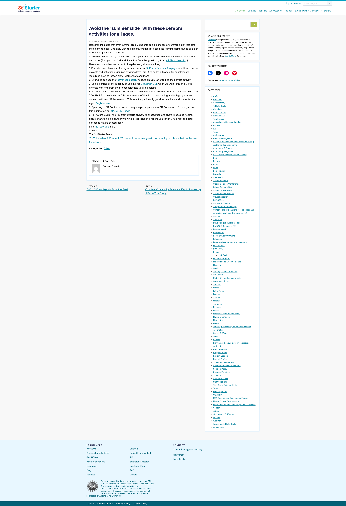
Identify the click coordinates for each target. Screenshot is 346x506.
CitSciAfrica (218, 200)
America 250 (219, 115)
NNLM (216, 323)
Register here (103, 103)
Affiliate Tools (219, 106)
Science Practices (221, 372)
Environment (219, 245)
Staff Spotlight (220, 382)
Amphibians (218, 119)
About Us (217, 99)
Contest (217, 216)
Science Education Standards (227, 365)
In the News (218, 291)
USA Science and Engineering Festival (230, 398)
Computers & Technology (225, 206)
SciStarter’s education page (161, 68)
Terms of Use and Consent (99, 503)
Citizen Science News (223, 193)
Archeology (218, 135)
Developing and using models (226, 222)
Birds (215, 164)
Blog (88, 470)
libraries (216, 297)
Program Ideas (220, 352)
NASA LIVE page (120, 111)
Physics (216, 339)
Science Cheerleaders (223, 362)
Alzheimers (218, 109)
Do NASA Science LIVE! (224, 226)
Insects (216, 294)
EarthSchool (218, 232)
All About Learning (176, 60)
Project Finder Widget (140, 453)
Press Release (220, 349)
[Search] (253, 24)
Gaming (216, 268)
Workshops (218, 427)
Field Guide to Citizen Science (227, 261)
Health (216, 287)
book (215, 167)
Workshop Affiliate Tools (224, 424)
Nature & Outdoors (221, 317)
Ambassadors (219, 112)
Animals (216, 125)
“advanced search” (127, 79)
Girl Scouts (218, 274)
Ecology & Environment (224, 235)
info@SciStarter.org (192, 449)
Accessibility (219, 102)
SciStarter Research (139, 462)
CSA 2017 (217, 219)
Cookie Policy (140, 503)
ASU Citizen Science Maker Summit (230, 154)
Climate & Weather (221, 203)
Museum (217, 307)
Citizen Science (220, 180)
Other (107, 148)
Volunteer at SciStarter (223, 414)
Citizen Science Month (223, 190)
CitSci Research (220, 197)
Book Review (219, 171)
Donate (133, 475)
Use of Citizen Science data (226, 401)
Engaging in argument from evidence (230, 242)
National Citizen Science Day (226, 313)
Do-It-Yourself (220, 229)
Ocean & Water (220, 333)
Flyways (217, 265)
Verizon (216, 407)
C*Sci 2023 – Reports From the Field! (107, 189)
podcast (217, 346)
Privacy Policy (123, 503)
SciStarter (212, 40)
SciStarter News (220, 378)
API (214, 128)
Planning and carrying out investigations (231, 343)
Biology (216, 161)
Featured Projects (221, 258)
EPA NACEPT (219, 248)
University (217, 394)
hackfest (217, 284)
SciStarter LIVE (149, 83)
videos (216, 411)
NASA (216, 310)
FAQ (132, 470)
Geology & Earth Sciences (225, 271)
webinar (216, 417)
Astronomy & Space (222, 148)
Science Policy (220, 369)
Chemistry (218, 177)
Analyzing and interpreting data (227, 122)
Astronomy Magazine (223, 151)
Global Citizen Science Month (227, 278)
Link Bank (223, 255)
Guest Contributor (221, 281)
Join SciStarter (231, 56)
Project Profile (220, 359)
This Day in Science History (226, 385)
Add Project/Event (95, 462)
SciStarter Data (137, 466)
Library (216, 300)
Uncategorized (220, 391)
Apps (215, 132)
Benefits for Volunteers (97, 453)
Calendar (217, 174)
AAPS (216, 96)
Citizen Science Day (222, 187)
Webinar (217, 420)
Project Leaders (220, 356)
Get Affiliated (92, 457)
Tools (215, 388)
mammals (217, 304)
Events (216, 252)
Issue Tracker (179, 459)
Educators (91, 466)
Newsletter (218, 320)
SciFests (217, 375)
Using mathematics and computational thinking (234, 404)
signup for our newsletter (229, 80)
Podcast (90, 475)
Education (217, 239)
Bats (215, 158)
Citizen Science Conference (226, 184)
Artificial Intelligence (222, 138)
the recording (101, 126)
